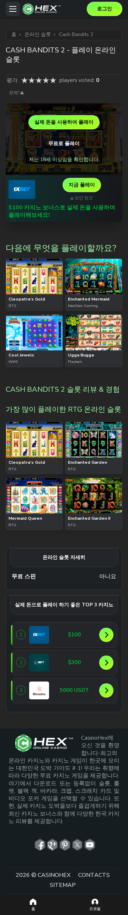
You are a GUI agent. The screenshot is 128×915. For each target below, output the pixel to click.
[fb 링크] (40, 844)
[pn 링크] (64, 844)
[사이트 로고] (53, 9)
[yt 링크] (89, 844)
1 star (24, 80)
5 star (53, 80)
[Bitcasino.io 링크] (39, 690)
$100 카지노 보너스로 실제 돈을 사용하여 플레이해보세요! (62, 211)
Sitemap (63, 885)
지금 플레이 (82, 184)
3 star (39, 80)
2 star (31, 80)
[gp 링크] (52, 844)
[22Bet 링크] (39, 663)
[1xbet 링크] (22, 189)
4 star (46, 80)
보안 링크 (84, 198)
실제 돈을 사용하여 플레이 (64, 122)
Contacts (94, 875)
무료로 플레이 (64, 143)
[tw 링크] (77, 844)
